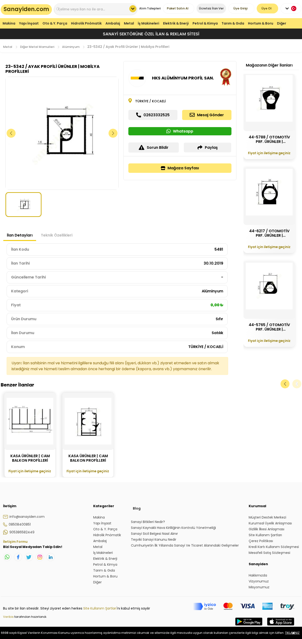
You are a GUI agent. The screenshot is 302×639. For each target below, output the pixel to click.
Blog (137, 508)
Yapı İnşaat (29, 23)
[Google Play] (248, 626)
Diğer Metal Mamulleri (37, 47)
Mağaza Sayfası (183, 168)
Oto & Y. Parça (54, 23)
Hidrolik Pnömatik (86, 23)
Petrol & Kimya (205, 23)
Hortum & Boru (260, 23)
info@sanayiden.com (27, 516)
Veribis (8, 616)
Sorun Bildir (157, 147)
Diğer (281, 23)
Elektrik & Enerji (176, 23)
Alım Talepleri (150, 8)
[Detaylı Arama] (132, 8)
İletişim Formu (15, 541)
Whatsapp (183, 131)
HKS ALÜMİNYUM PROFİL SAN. (183, 78)
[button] (113, 133)
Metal (129, 23)
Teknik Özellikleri (56, 235)
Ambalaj (112, 23)
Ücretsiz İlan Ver (211, 8)
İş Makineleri (148, 23)
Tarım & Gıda (233, 23)
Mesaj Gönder (210, 115)
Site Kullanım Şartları (100, 608)
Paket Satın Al (178, 8)
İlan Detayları (20, 235)
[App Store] (280, 626)
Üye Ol (266, 8)
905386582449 (21, 532)
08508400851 (20, 524)
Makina (9, 23)
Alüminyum (71, 47)
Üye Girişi (240, 8)
